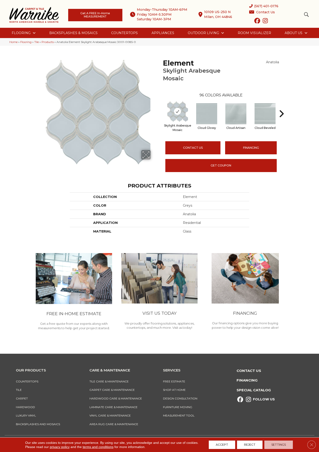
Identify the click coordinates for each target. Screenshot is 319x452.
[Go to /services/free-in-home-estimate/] (74, 292)
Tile (36, 42)
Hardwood (25, 407)
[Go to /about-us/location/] (159, 292)
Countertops (27, 381)
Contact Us (193, 147)
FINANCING (251, 147)
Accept (222, 444)
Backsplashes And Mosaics (38, 424)
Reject (249, 444)
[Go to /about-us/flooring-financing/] (245, 292)
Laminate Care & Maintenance (113, 407)
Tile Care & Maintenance (109, 381)
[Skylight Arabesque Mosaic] (177, 111)
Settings (278, 444)
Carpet (22, 398)
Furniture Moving (178, 407)
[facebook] (257, 22)
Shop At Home (174, 390)
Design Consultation (180, 398)
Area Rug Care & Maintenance (113, 424)
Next (281, 106)
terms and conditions (98, 447)
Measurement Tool (179, 415)
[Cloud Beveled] (265, 113)
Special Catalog (254, 390)
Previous (160, 106)
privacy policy (60, 447)
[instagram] (265, 22)
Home (13, 42)
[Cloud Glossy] (206, 113)
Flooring (26, 42)
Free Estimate (174, 381)
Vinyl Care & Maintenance (110, 415)
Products (48, 42)
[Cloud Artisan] (236, 113)
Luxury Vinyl (26, 415)
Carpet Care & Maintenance (112, 390)
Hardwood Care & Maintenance (115, 398)
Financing (247, 380)
